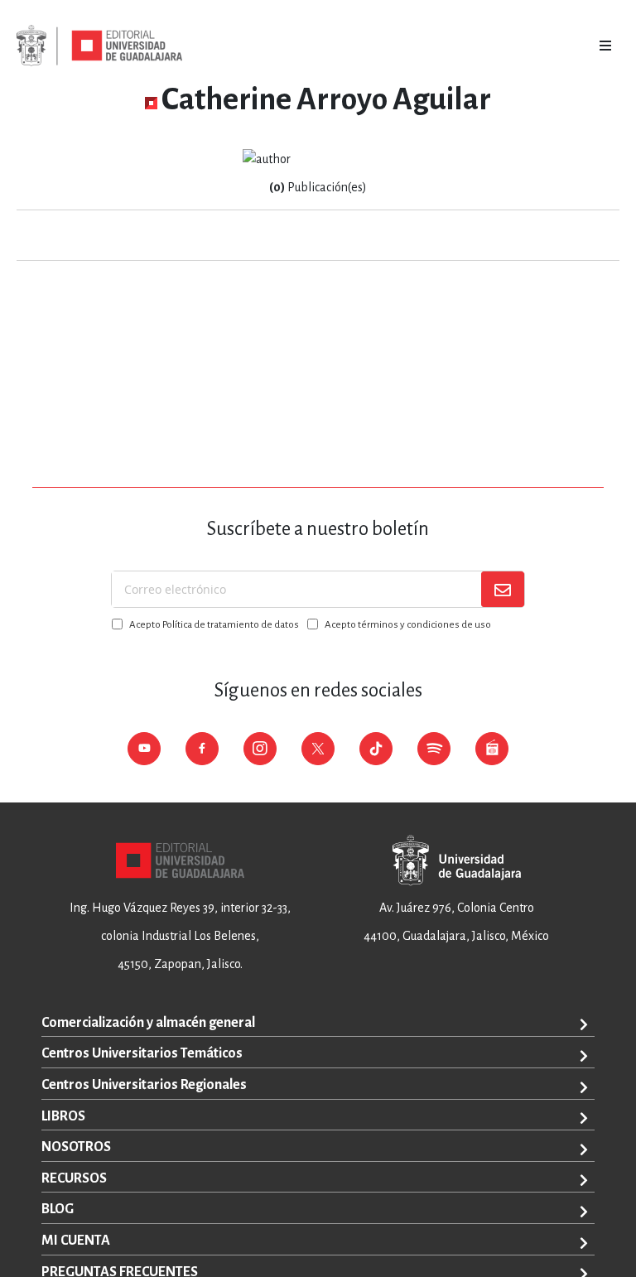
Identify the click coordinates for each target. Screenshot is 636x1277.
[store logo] (99, 45)
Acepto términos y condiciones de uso (408, 624)
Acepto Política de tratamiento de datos (214, 624)
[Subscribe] (502, 589)
